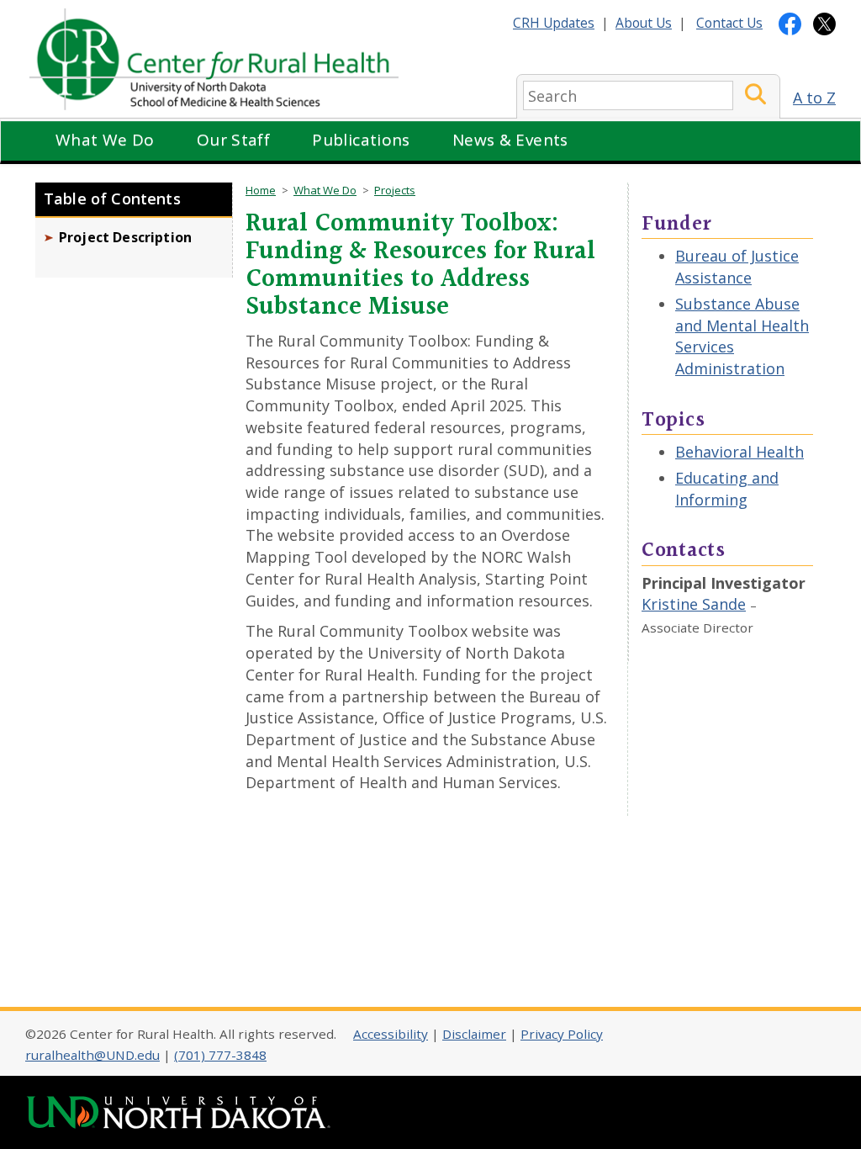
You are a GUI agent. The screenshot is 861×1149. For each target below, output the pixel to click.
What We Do (105, 140)
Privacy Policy (561, 1033)
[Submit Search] (755, 95)
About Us (643, 22)
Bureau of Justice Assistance (737, 267)
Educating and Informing (727, 489)
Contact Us (729, 22)
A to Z (814, 97)
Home (261, 190)
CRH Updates (553, 22)
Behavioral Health (739, 452)
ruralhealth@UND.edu (92, 1054)
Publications (361, 140)
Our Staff (233, 140)
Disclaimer (474, 1033)
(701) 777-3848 (220, 1054)
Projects (394, 190)
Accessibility (390, 1033)
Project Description (125, 237)
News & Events (510, 140)
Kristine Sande (694, 604)
